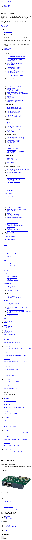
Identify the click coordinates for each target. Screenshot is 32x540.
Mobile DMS (10, 190)
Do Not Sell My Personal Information (12, 533)
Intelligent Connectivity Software (14, 115)
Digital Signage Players (12, 62)
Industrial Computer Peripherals (14, 126)
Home (5, 330)
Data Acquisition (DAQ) (12, 90)
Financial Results (11, 286)
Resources (9, 256)
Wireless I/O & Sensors (12, 101)
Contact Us (7, 525)
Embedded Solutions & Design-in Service (16, 209)
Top (3, 537)
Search (5, 8)
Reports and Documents (12, 314)
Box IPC (9, 122)
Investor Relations (7, 283)
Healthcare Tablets (11, 189)
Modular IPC (10, 130)
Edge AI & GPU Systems (13, 125)
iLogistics (9, 228)
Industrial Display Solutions (13, 229)
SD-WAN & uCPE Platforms (13, 141)
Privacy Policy (7, 531)
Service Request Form (12, 263)
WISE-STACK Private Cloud (14, 142)
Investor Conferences (12, 289)
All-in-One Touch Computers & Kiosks (16, 178)
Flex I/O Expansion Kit (9, 334)
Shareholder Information (12, 290)
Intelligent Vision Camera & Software (15, 151)
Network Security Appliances (13, 140)
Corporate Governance (12, 287)
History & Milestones (12, 278)
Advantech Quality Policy (9, 242)
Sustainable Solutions (12, 306)
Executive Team (10, 279)
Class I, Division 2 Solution (13, 89)
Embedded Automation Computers (15, 92)
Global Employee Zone (12, 296)
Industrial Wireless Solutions (13, 74)
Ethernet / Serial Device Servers (14, 108)
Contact (5, 322)
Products (6, 50)
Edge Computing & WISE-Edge (14, 207)
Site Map (6, 530)
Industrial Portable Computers (14, 170)
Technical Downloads (11, 473)
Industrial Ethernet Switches (13, 110)
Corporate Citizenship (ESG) (11, 526)
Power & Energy (11, 97)
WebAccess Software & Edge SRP (15, 100)
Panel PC (9, 96)
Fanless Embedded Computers (14, 67)
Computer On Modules (12, 60)
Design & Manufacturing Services (15, 225)
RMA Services (7, 260)
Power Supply (10, 196)
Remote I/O (9, 98)
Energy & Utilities (11, 210)
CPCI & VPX (10, 123)
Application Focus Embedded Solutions (16, 58)
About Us (6, 271)
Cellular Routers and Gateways (14, 107)
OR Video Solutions (11, 163)
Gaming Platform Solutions (13, 68)
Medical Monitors (11, 162)
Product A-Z (6, 199)
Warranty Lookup (11, 265)
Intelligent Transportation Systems (14, 129)
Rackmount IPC (10, 131)
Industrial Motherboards (12, 72)
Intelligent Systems (8, 331)
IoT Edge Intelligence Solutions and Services (17, 231)
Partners (5, 245)
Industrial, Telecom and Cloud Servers (16, 137)
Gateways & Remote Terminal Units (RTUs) (17, 93)
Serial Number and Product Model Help (16, 258)
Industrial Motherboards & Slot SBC (15, 127)
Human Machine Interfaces (13, 94)
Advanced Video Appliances (13, 148)
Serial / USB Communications (14, 116)
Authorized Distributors (9, 247)
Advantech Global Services (9, 236)
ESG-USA (9, 315)
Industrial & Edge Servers (13, 214)
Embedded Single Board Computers (15, 66)
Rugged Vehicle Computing (13, 224)
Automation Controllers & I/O (14, 86)
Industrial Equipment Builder (13, 215)
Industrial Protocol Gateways (13, 112)
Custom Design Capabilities (13, 81)
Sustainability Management (13, 303)
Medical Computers (11, 161)
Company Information (12, 276)
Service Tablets (10, 187)
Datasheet (3, 473)
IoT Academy (6, 267)
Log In (10, 5)
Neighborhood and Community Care (15, 310)
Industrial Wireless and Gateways (14, 114)
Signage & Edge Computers (13, 182)
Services (6, 233)
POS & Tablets (10, 180)
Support (5, 250)
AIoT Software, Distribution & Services (16, 56)
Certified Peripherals (8, 193)
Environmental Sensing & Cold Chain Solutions (18, 169)
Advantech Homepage (6, 1)
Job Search (9, 321)
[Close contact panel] (1, 495)
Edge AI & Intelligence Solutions (14, 63)
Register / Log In (8, 32)
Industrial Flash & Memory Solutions (15, 71)
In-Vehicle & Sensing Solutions (14, 172)
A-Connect (6, 327)
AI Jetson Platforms (11, 150)
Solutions (6, 202)
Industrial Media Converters (13, 111)
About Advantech (7, 273)
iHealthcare (9, 213)
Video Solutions (10, 232)
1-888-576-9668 (8, 518)
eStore (5, 325)
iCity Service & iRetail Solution (14, 179)
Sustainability (7, 300)
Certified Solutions (11, 88)
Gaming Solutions (11, 227)
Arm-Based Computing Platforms (14, 59)
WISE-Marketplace (8, 326)
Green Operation (10, 304)
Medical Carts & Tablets (12, 159)
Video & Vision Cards (12, 152)
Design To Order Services (9, 239)
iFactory (8, 211)
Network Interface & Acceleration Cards (16, 138)
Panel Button (4, 26)
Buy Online (7, 516)
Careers (5, 318)
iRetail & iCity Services (12, 223)
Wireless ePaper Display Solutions (15, 75)
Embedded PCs (10, 64)
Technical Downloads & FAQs (10, 253)
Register (5, 5)
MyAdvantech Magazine (12, 280)
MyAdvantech (7, 6)
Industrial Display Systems (13, 70)
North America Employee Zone (14, 297)
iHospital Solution (11, 158)
